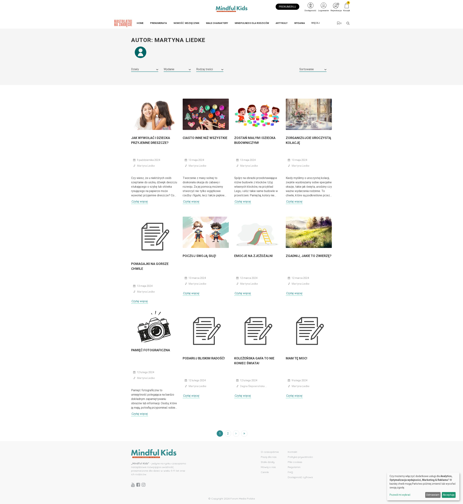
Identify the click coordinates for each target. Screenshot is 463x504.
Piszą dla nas (269, 457)
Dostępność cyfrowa (300, 477)
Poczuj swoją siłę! (199, 256)
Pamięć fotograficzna (150, 350)
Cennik (265, 472)
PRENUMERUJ (287, 6)
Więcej (315, 23)
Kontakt (292, 452)
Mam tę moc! (296, 358)
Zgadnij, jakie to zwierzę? (309, 256)
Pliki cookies (295, 462)
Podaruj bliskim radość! (204, 358)
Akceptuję (448, 494)
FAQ (290, 472)
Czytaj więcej (139, 201)
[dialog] (423, 486)
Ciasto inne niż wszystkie (205, 138)
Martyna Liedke (146, 165)
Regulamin (294, 467)
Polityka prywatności (300, 457)
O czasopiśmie (270, 452)
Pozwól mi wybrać (400, 494)
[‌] (133, 485)
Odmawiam (432, 494)
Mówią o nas (268, 467)
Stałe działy (268, 462)
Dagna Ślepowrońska (252, 386)
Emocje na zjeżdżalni (253, 256)
